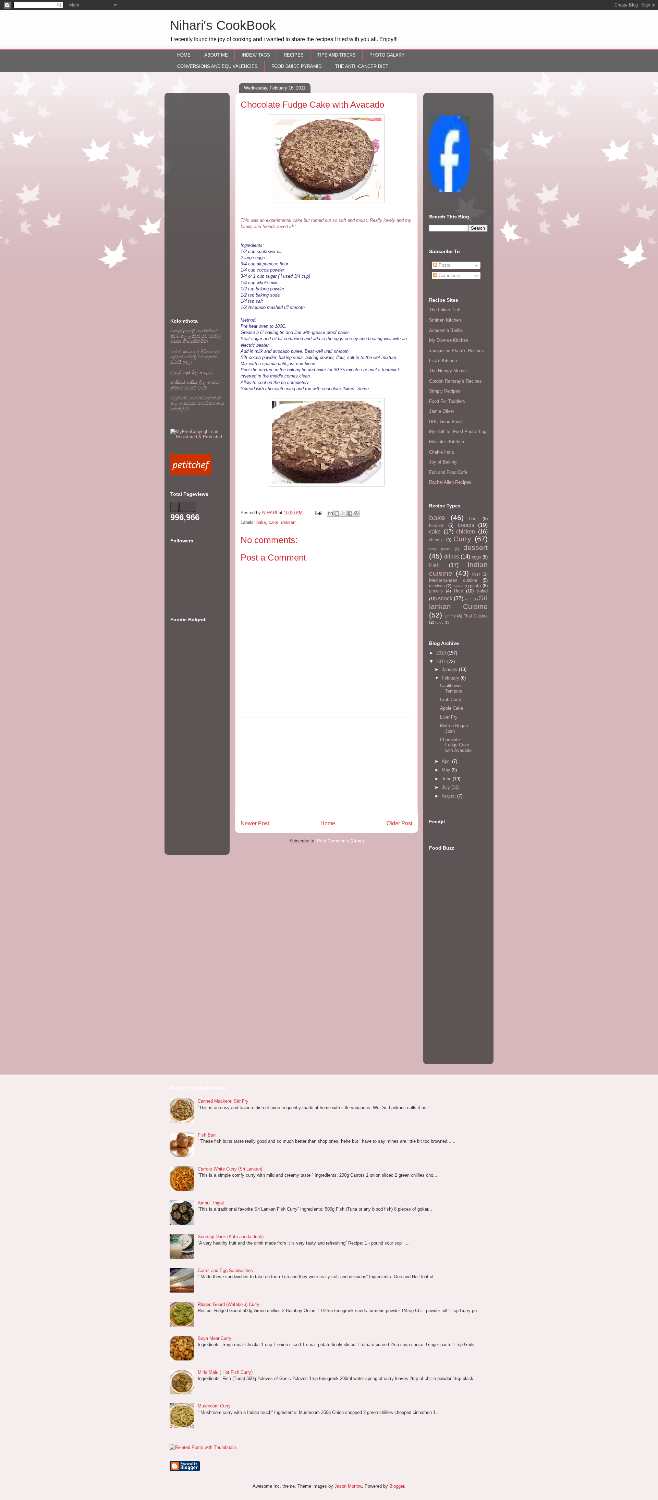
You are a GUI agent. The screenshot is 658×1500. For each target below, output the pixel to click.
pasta (475, 585)
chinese (436, 540)
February (451, 678)
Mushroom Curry (214, 1405)
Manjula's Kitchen (446, 441)
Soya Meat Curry (214, 1338)
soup (469, 599)
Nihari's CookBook (223, 25)
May (447, 769)
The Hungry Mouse (448, 370)
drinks (451, 557)
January (450, 669)
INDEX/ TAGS (256, 55)
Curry (462, 539)
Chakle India (441, 452)
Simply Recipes (444, 391)
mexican (437, 586)
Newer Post (255, 823)
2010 (441, 653)
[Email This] (330, 513)
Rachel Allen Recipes (450, 482)
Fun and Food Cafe (448, 472)
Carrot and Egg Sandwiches (225, 1270)
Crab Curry (450, 699)
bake (261, 522)
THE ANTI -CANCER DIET (361, 66)
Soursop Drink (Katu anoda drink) (231, 1236)
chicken (465, 532)
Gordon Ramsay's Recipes (455, 381)
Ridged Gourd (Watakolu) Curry (228, 1304)
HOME (184, 55)
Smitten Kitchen (445, 320)
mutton (457, 586)
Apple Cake (451, 708)
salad (482, 590)
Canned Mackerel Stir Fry (223, 1101)
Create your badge (444, 196)
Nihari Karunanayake (446, 113)
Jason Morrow (348, 1486)
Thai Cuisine (476, 616)
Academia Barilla (446, 330)
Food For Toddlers (447, 401)
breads (466, 525)
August (449, 796)
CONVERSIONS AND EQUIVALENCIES (217, 66)
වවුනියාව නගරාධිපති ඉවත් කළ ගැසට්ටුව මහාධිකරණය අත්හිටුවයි (197, 403)
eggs (476, 557)
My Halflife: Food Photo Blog (457, 431)
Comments (448, 275)
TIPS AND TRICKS (336, 55)
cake (273, 522)
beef (473, 518)
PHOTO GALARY (387, 55)
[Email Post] (318, 512)
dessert (288, 522)
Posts (443, 265)
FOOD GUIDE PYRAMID (296, 66)
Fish (434, 565)
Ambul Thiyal (211, 1202)
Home (327, 823)
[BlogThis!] (336, 513)
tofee (439, 622)
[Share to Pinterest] (356, 513)
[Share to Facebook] (349, 513)
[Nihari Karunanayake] (449, 190)
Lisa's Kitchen (443, 360)
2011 (441, 661)
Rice (458, 590)
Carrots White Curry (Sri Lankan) (230, 1169)
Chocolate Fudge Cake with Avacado (456, 745)
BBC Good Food (445, 421)
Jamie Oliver (441, 411)
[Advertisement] (326, 766)
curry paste (439, 549)
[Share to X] (343, 513)
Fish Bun (207, 1135)
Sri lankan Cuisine (458, 602)
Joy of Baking (442, 462)
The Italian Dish (444, 309)
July (446, 787)
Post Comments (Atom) (340, 840)
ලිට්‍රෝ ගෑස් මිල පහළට (191, 372)
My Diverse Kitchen (448, 340)
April (447, 761)
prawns (436, 591)
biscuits (436, 525)
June (447, 778)
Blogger (396, 1486)
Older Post (399, 823)
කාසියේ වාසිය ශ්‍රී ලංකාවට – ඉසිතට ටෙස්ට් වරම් (196, 385)
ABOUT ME (216, 55)
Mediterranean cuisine (453, 580)
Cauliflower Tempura (451, 688)
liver (476, 574)
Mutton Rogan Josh (454, 728)
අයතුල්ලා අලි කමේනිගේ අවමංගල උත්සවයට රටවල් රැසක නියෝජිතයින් (195, 336)
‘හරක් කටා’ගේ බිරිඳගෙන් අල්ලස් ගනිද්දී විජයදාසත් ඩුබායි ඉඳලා (194, 357)
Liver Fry (449, 717)
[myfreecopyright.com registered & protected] (197, 436)
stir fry (450, 616)
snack (445, 598)
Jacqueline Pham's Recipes (456, 350)
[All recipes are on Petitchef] (190, 473)
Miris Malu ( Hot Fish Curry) (225, 1372)
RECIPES (294, 55)
